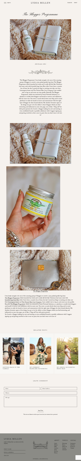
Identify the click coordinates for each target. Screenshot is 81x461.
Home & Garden (64, 447)
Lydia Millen (56, 444)
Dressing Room (64, 444)
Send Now (40, 411)
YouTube (72, 445)
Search (69, 3)
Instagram (72, 444)
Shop (75, 3)
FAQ (55, 447)
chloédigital (44, 459)
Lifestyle (64, 450)
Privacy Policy (56, 452)
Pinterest (72, 447)
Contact (56, 448)
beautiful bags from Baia (12, 300)
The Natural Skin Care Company (31, 302)
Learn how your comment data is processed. (49, 414)
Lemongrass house (13, 302)
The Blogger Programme (40, 291)
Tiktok (72, 448)
